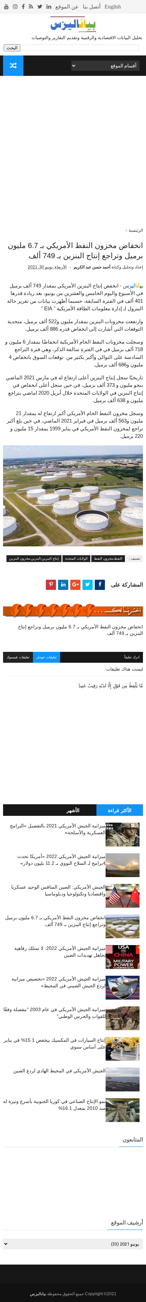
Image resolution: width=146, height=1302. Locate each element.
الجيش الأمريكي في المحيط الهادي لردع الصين (59, 1070)
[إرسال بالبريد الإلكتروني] (75, 585)
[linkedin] (49, 6)
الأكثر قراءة (119, 810)
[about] (67, 6)
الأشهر (73, 810)
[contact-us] (92, 6)
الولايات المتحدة (76, 558)
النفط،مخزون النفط (108, 558)
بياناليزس (38, 1293)
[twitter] (39, 6)
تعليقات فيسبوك (18, 657)
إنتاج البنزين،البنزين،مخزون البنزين (34, 558)
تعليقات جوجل (46, 657)
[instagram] (15, 6)
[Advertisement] (73, 154)
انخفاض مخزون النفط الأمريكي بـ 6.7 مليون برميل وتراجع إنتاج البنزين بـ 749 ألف (80, 630)
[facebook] (23, 6)
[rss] (31, 6)
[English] (113, 6)
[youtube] (6, 6)
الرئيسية (136, 230)
